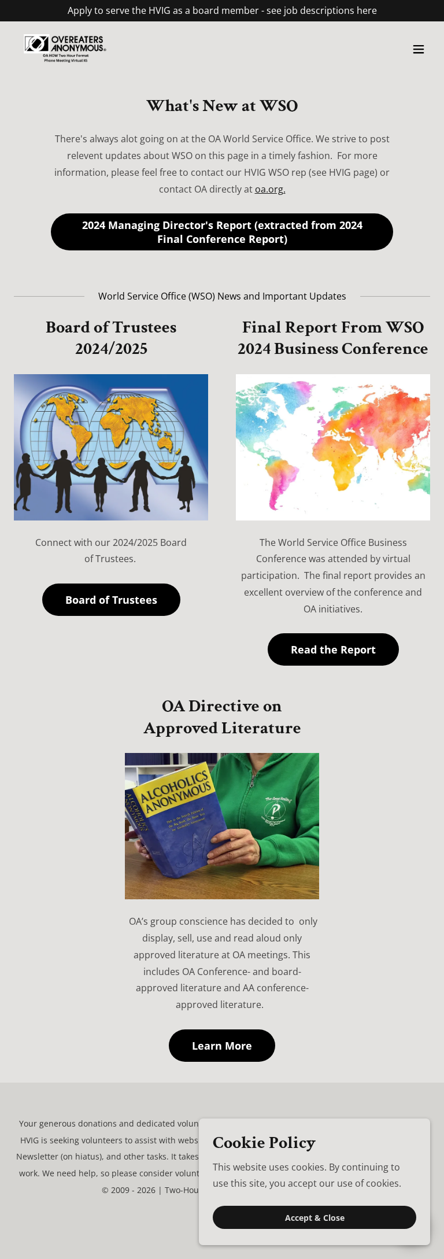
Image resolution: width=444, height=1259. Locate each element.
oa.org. (270, 189)
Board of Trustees (111, 600)
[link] (64, 49)
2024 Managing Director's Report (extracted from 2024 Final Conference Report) (222, 232)
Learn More (222, 1046)
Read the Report (333, 649)
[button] (418, 49)
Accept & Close (315, 1217)
